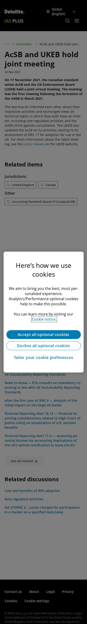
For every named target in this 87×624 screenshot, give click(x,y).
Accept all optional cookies (44, 334)
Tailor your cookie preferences (43, 357)
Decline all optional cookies (43, 345)
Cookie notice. (44, 319)
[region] (43, 312)
